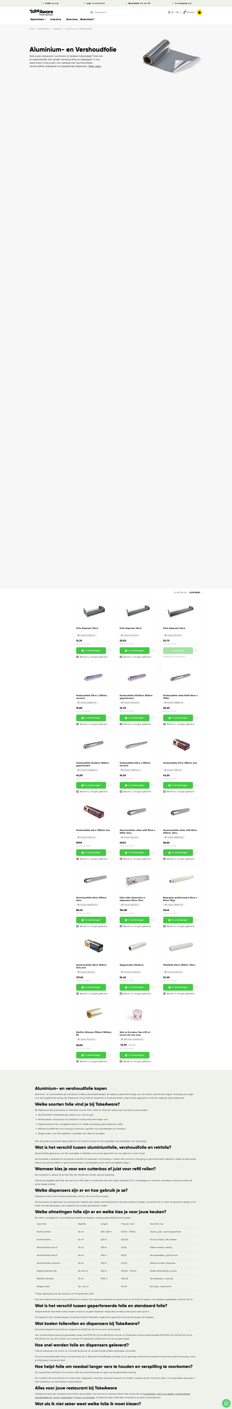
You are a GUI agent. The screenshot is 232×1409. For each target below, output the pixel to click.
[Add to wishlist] (109, 650)
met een (139, 3)
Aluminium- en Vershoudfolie (78, 29)
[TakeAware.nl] (41, 12)
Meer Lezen (94, 66)
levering (52, 3)
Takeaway (57, 29)
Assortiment (43, 29)
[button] (196, 593)
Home (32, 29)
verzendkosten (95, 3)
